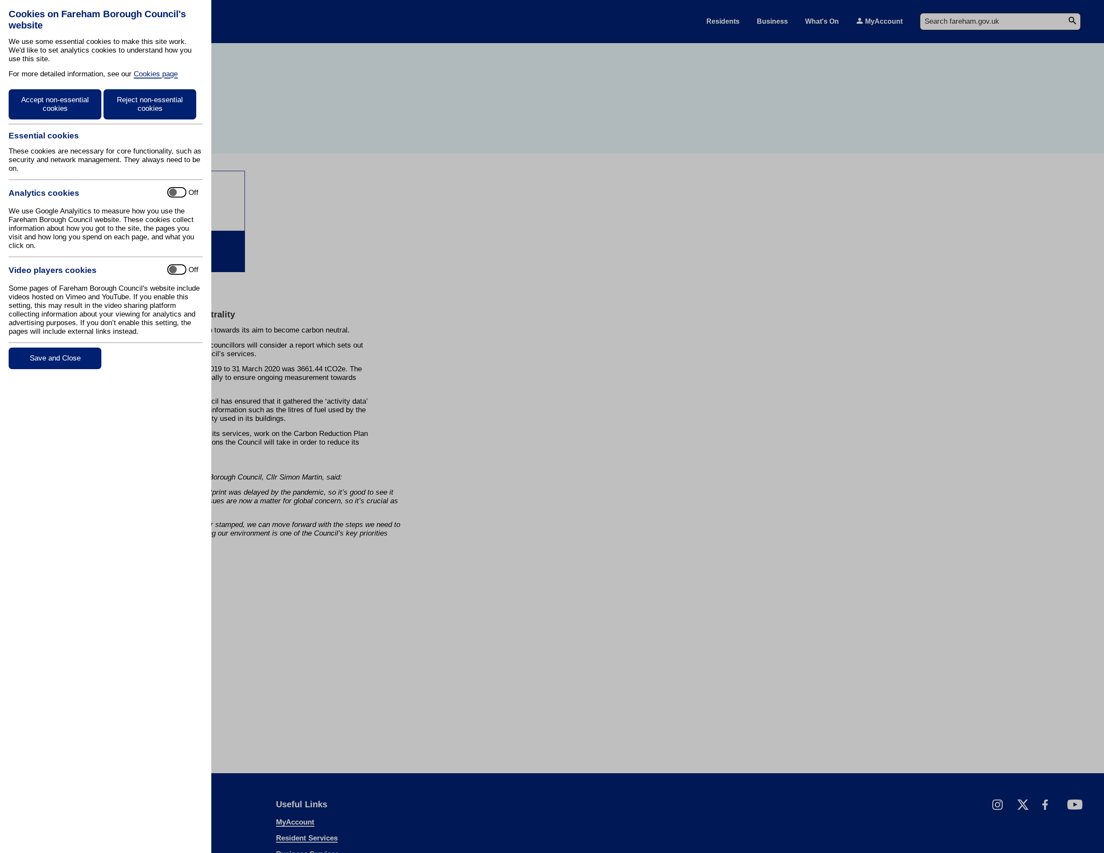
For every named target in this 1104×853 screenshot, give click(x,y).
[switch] (84, 193)
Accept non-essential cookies (55, 104)
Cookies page (156, 74)
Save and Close (55, 358)
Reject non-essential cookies (150, 104)
